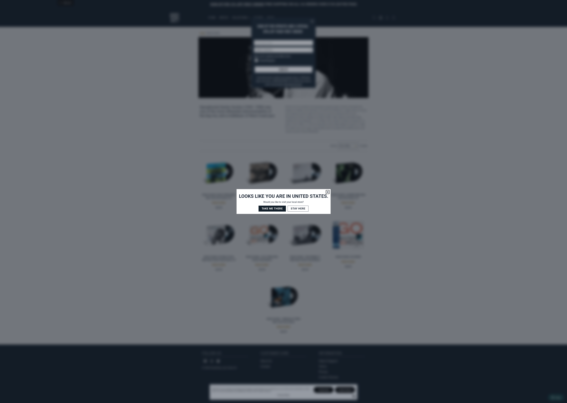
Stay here (298, 208)
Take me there (272, 208)
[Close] (327, 192)
